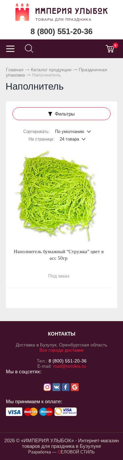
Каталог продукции (51, 69)
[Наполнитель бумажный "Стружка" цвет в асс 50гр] (58, 196)
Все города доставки (61, 350)
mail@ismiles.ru (69, 366)
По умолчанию (69, 131)
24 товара (69, 139)
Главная (15, 69)
